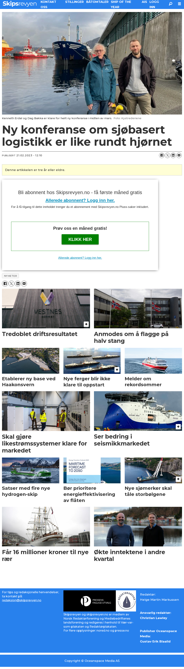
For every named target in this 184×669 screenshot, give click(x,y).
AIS (144, 2)
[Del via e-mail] (179, 155)
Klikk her (80, 239)
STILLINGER (74, 2)
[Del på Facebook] (161, 155)
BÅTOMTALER (97, 2)
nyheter (10, 275)
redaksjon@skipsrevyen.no (21, 600)
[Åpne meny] (179, 4)
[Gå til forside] (19, 4)
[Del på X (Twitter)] (167, 155)
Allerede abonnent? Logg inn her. (80, 200)
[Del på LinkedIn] (173, 155)
